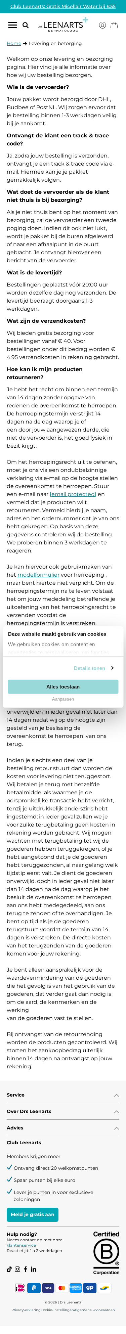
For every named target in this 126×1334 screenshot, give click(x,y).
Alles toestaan (63, 686)
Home (14, 43)
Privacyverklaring (26, 1310)
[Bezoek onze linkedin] (33, 1269)
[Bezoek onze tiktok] (9, 1269)
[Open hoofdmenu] (12, 26)
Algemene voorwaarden (94, 1310)
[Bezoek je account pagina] (102, 25)
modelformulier (38, 575)
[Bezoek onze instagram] (17, 1269)
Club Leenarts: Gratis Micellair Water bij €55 (63, 6)
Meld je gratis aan (32, 1214)
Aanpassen (63, 699)
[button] (23, 25)
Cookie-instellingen (57, 1310)
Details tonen (89, 668)
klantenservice (21, 1245)
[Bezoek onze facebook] (25, 1269)
